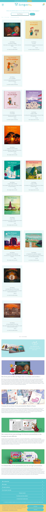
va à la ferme (12, 113)
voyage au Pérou (34, 183)
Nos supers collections (6, 487)
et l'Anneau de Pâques (12, 42)
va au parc (33, 42)
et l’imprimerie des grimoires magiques (33, 253)
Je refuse (35, 506)
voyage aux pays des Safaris (12, 148)
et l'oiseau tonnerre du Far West (12, 323)
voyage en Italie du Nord (12, 183)
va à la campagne (12, 78)
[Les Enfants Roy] (23, 4)
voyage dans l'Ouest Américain (12, 253)
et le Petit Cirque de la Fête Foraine (12, 288)
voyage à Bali (12, 218)
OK (32, 14)
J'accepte (35, 509)
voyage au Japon (34, 113)
